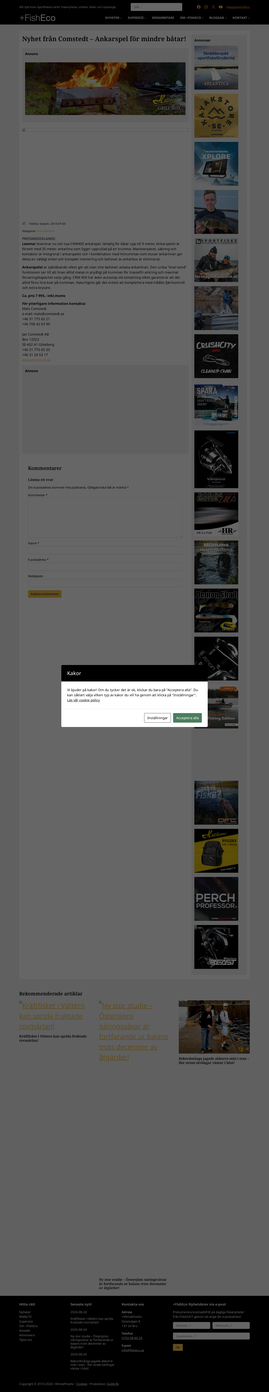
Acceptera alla (187, 717)
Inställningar (157, 717)
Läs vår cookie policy (83, 700)
